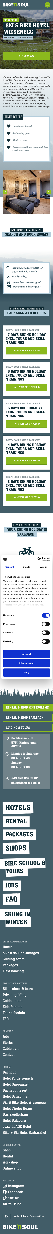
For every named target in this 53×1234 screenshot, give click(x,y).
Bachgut (9, 1072)
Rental (16, 821)
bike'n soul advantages (21, 953)
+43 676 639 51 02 (24, 778)
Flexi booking (13, 971)
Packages (19, 834)
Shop (7, 1150)
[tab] (28, 707)
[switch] (46, 624)
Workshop (10, 1162)
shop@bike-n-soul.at (25, 783)
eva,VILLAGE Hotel (17, 1127)
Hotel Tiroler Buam (17, 1109)
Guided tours (12, 1001)
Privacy (24, 1216)
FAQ (11, 899)
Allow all (26, 654)
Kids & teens (12, 1007)
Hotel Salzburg (14, 1121)
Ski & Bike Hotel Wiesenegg (24, 1102)
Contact (9, 1055)
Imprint (16, 1216)
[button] (7, 1216)
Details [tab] (26, 567)
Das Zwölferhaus (16, 1115)
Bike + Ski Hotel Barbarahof (24, 1133)
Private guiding (14, 995)
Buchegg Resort (15, 1090)
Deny (26, 672)
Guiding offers (13, 959)
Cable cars (11, 1049)
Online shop (12, 1168)
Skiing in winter (17, 918)
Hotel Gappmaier (16, 1084)
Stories (8, 1043)
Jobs (12, 885)
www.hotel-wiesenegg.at (27, 282)
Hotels (18, 808)
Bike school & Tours (25, 867)
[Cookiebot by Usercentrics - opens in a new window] (38, 559)
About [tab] (43, 567)
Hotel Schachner (16, 1096)
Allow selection (26, 663)
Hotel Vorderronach (18, 1078)
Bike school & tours (18, 989)
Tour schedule (14, 1013)
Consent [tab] (9, 567)
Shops (16, 848)
